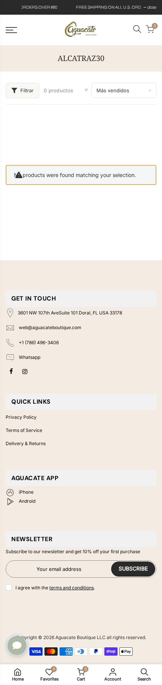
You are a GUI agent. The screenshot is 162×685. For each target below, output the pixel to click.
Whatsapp (29, 357)
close (13, 7)
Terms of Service (24, 430)
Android (26, 501)
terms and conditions (71, 587)
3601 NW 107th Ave (70, 313)
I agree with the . (55, 587)
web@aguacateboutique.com (50, 327)
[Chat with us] (17, 645)
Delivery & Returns (26, 443)
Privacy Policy (21, 417)
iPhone (26, 492)
